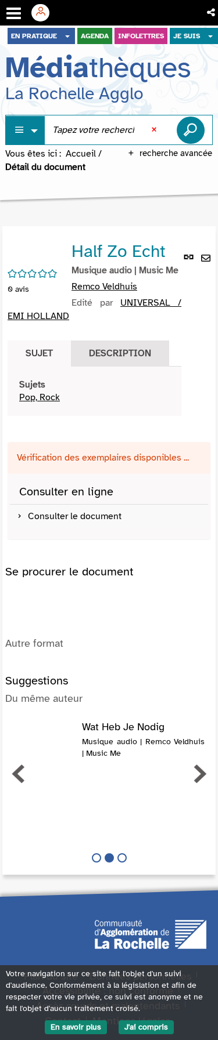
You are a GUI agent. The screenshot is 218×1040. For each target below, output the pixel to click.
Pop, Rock (39, 397)
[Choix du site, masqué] (67, 36)
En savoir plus (76, 1027)
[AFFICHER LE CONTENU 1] (96, 858)
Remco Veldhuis (104, 286)
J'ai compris (146, 1027)
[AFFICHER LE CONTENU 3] (122, 858)
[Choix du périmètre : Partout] (25, 130)
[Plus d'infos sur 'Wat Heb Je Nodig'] (43, 733)
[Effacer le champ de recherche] (155, 129)
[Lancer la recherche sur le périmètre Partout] (190, 129)
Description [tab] (120, 353)
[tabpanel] (94, 391)
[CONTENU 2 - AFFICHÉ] (109, 858)
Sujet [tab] (39, 353)
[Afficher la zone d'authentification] (45, 13)
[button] (212, 13)
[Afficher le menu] (14, 13)
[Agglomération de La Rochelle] (150, 933)
